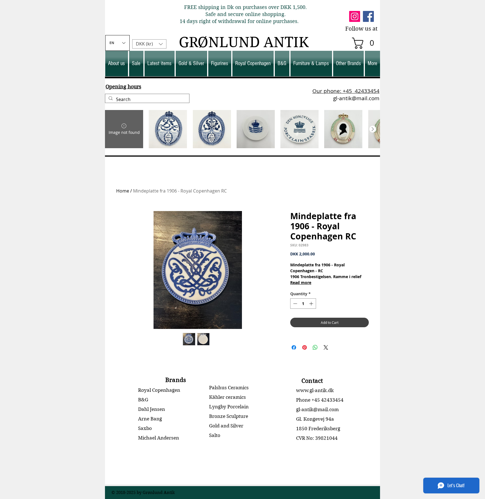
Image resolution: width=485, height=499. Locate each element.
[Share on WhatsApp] (315, 347)
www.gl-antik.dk (315, 390)
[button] (365, 43)
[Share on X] (325, 347)
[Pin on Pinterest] (304, 347)
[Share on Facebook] (293, 347)
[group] (242, 129)
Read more (300, 282)
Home (122, 191)
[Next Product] (372, 129)
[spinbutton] (303, 303)
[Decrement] (294, 303)
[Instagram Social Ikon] (354, 16)
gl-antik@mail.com (356, 98)
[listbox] (149, 44)
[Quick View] (168, 129)
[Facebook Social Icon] (368, 16)
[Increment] (311, 303)
